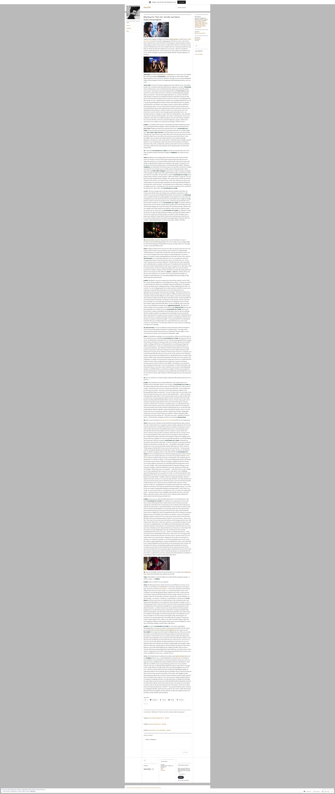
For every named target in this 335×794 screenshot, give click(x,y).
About (127, 22)
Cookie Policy (33, 791)
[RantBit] (133, 18)
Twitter (162, 768)
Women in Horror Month (167, 420)
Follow (180, 777)
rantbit (205, 19)
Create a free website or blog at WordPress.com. (135, 787)
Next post (197, 40)
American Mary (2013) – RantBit (157, 724)
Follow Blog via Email (183, 765)
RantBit (147, 7)
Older (127, 31)
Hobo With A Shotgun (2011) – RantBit (159, 718)
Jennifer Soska (201, 23)
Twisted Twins (198, 26)
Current (128, 25)
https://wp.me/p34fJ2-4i (200, 33)
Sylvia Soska (202, 24)
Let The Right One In (170, 630)
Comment (185, 752)
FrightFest (128, 28)
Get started (181, 2)
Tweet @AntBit (199, 51)
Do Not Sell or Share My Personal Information (152, 787)
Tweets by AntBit (198, 54)
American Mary (174, 39)
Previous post (197, 39)
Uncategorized (198, 20)
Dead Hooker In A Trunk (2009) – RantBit (160, 730)
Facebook (163, 770)
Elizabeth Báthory (162, 588)
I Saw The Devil (158, 630)
